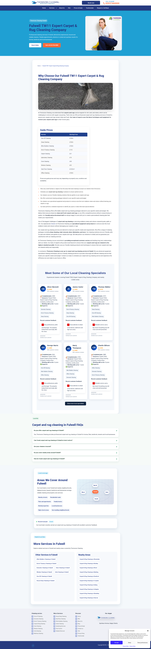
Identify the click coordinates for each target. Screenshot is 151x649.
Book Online (35, 45)
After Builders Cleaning (61, 621)
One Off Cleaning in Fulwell (44, 576)
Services (52, 8)
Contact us (80, 628)
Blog (79, 623)
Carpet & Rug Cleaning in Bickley (89, 563)
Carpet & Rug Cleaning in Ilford (88, 567)
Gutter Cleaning (60, 623)
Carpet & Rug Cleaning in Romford (89, 576)
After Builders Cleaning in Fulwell (46, 559)
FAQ (69, 8)
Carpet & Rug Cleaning (39, 623)
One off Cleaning (38, 616)
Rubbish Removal (60, 631)
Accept (117, 642)
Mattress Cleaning (38, 633)
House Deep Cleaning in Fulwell (45, 580)
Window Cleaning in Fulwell (44, 572)
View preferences (142, 642)
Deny (129, 642)
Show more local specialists (75, 403)
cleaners (53, 224)
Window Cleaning (38, 628)
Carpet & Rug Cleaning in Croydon (89, 580)
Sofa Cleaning (37, 631)
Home (44, 8)
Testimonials (90, 8)
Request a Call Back (103, 8)
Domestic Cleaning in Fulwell (45, 567)
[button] (148, 631)
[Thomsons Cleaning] (45, 2)
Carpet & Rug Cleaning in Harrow (89, 598)
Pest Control (59, 628)
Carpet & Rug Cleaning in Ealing (88, 585)
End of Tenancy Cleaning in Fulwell (46, 563)
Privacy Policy (126, 646)
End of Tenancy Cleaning (40, 621)
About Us (62, 8)
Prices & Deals (78, 8)
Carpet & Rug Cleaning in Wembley (89, 593)
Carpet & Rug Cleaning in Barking (89, 572)
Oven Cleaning (37, 626)
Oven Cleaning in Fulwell (63, 567)
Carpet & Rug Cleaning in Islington (89, 589)
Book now (91, 3)
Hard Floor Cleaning (61, 618)
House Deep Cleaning (61, 616)
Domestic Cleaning (38, 618)
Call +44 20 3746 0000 (51, 45)
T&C (79, 631)
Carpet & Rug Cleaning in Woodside (90, 559)
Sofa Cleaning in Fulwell (62, 572)
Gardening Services (61, 626)
